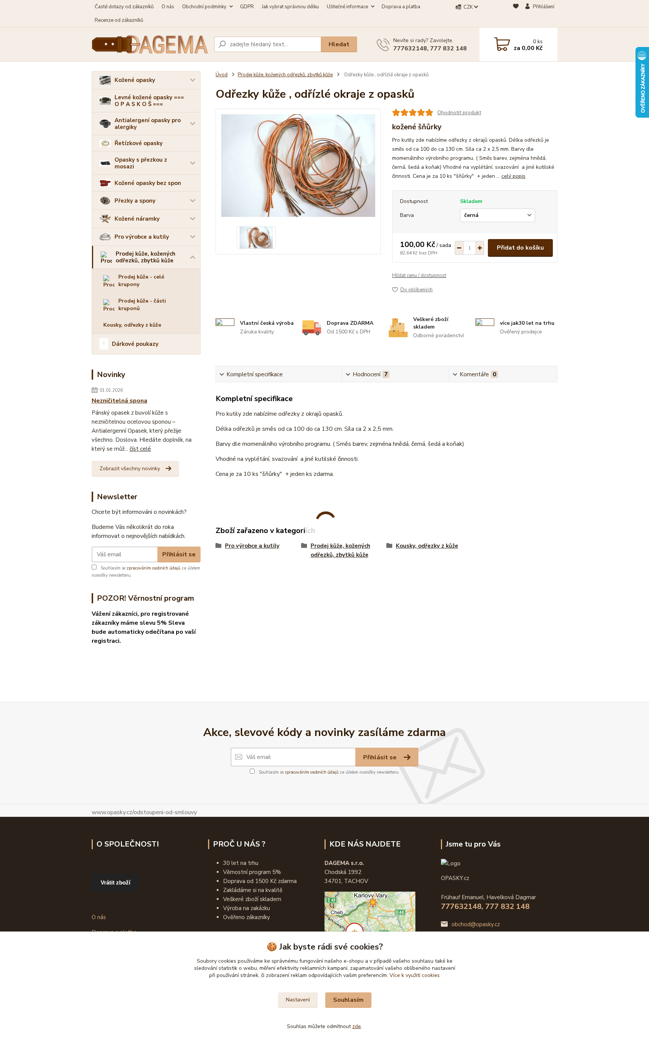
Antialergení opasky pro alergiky (148, 124)
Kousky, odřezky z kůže (132, 325)
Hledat (339, 44)
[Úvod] (150, 44)
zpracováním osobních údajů (153, 568)
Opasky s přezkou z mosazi (141, 163)
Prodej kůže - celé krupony (141, 280)
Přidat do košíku (520, 248)
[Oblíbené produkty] (516, 13)
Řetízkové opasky (139, 143)
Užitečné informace (347, 6)
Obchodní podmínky (204, 6)
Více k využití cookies (414, 975)
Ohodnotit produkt (459, 112)
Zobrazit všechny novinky (130, 468)
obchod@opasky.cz (475, 924)
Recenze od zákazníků (119, 20)
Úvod (222, 74)
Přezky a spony (135, 200)
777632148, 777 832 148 (430, 48)
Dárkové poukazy (135, 344)
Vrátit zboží (115, 882)
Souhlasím (348, 1000)
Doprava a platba (401, 6)
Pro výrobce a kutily (142, 237)
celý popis (513, 176)
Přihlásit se (179, 554)
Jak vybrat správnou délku (290, 6)
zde (356, 1026)
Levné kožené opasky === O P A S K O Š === (149, 101)
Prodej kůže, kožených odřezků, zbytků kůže (145, 257)
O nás (167, 6)
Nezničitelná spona (119, 401)
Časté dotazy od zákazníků (124, 6)
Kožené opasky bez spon (148, 183)
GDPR (247, 6)
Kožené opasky (135, 80)
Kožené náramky (137, 219)
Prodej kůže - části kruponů (142, 304)
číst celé (140, 449)
